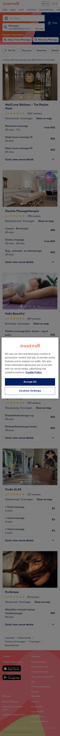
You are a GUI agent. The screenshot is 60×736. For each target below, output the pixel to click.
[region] (30, 368)
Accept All (30, 381)
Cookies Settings (30, 391)
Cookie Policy (34, 372)
